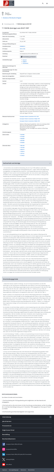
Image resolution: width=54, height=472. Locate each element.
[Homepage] (2, 24)
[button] (27, 163)
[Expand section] (50, 417)
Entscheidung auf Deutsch (29, 56)
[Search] (42, 3)
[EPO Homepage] (8, 3)
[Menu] (47, 3)
